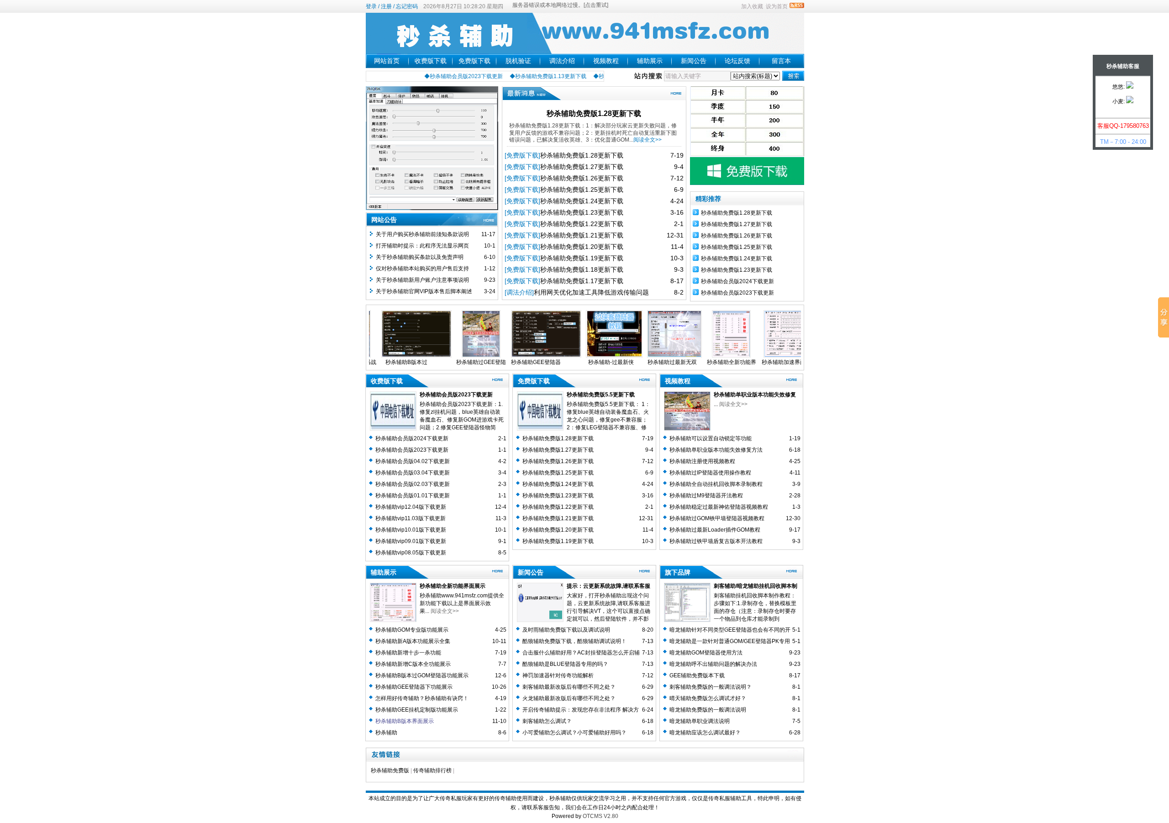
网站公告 (384, 219)
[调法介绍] (519, 292)
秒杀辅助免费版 (390, 770)
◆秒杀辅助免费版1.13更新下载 (528, 76)
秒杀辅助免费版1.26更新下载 (581, 178)
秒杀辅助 (386, 732)
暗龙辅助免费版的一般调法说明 (707, 710)
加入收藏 (752, 6)
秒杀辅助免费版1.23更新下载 (581, 212)
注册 (386, 6)
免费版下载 (474, 60)
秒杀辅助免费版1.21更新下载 (581, 235)
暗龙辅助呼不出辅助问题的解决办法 (713, 664)
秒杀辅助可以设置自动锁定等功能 (710, 438)
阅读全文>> (647, 140)
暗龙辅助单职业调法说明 (699, 721)
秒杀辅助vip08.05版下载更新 (410, 552)
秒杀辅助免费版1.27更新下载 (581, 166)
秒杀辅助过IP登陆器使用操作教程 (710, 473)
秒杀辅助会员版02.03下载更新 (412, 484)
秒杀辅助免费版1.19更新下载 (581, 258)
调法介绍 (562, 60)
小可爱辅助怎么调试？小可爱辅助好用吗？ (574, 732)
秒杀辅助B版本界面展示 (404, 721)
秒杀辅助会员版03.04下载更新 (412, 473)
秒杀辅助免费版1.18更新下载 (581, 269)
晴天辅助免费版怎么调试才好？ (707, 698)
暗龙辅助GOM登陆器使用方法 (705, 652)
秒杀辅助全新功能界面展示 (452, 586)
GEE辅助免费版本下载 (697, 675)
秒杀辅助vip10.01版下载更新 (410, 530)
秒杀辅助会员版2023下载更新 (737, 293)
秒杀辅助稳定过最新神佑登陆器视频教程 (718, 507)
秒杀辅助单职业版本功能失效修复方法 (716, 450)
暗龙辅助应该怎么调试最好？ (705, 732)
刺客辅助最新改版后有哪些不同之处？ (569, 687)
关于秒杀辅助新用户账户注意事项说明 (422, 280)
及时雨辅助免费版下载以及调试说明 (566, 630)
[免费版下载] (522, 155)
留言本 (781, 60)
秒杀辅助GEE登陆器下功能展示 (414, 687)
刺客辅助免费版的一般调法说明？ (710, 687)
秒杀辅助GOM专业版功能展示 (411, 630)
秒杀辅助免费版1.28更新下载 (594, 113)
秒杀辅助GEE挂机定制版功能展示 (416, 710)
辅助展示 (650, 60)
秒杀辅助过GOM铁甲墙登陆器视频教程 (716, 518)
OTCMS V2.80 (600, 816)
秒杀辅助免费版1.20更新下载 (581, 246)
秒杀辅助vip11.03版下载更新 (410, 518)
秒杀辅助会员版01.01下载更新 (412, 495)
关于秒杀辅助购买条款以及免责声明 (419, 257)
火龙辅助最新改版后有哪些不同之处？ (569, 698)
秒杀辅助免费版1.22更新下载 (581, 223)
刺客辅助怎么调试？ (547, 721)
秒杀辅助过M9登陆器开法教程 (706, 495)
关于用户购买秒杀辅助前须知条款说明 (422, 234)
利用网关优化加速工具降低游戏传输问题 (591, 292)
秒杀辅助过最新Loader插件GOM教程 (714, 530)
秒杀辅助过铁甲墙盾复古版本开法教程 (716, 541)
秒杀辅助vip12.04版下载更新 (410, 507)
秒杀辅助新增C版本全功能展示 (413, 664)
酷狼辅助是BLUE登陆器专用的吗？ (565, 664)
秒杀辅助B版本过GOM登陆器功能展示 (422, 675)
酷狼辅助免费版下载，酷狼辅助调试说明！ (574, 641)
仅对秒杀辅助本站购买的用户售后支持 (422, 268)
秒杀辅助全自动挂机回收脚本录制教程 (716, 484)
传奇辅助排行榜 (432, 770)
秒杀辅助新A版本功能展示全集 (412, 641)
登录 (371, 6)
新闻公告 (693, 60)
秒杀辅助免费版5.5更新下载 (601, 394)
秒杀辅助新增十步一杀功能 (408, 652)
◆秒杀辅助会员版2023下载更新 (443, 76)
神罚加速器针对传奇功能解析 (558, 675)
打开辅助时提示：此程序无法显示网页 (422, 246)
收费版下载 (431, 60)
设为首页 (777, 6)
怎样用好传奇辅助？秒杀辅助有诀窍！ (422, 698)
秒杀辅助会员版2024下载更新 (737, 281)
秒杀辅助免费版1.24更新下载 (581, 201)
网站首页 (387, 60)
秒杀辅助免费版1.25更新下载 (581, 189)
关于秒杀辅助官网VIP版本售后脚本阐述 (424, 291)
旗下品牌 (677, 572)
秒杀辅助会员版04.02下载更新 (412, 461)
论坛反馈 (737, 60)
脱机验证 (518, 60)
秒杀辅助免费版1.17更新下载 (581, 281)
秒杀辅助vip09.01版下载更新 (410, 541)
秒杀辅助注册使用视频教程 (702, 461)
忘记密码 (407, 6)
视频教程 (606, 60)
